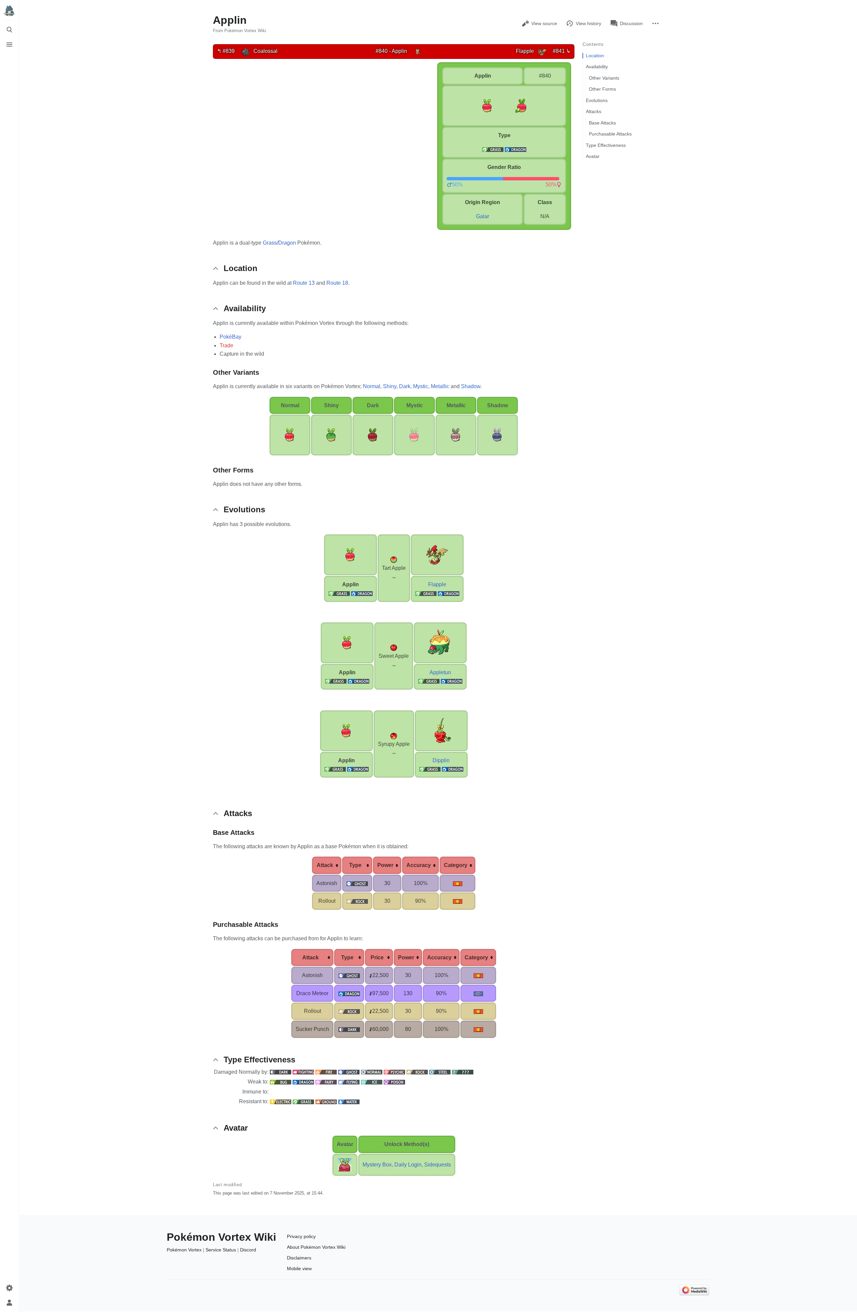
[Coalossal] (245, 51)
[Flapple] (542, 51)
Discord (248, 1249)
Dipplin (441, 760)
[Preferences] (9, 1288)
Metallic (440, 386)
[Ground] (326, 1101)
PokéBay (230, 337)
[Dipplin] (441, 730)
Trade (226, 345)
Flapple (437, 584)
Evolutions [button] (244, 509)
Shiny (389, 386)
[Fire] (326, 1072)
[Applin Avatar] (345, 1164)
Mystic (420, 386)
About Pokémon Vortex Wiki (316, 1247)
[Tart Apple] (394, 559)
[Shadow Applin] (497, 434)
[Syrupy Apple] (394, 735)
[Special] (478, 993)
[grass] (492, 149)
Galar (482, 216)
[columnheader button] (326, 865)
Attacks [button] (238, 813)
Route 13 (304, 283)
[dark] (349, 1029)
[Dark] (280, 1072)
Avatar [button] (236, 1127)
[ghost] (357, 883)
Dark (404, 386)
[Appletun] (440, 642)
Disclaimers (299, 1257)
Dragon (287, 243)
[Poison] (394, 1081)
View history (588, 23)
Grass (270, 243)
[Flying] (349, 1081)
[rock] (357, 901)
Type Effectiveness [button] (259, 1059)
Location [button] (240, 268)
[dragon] (515, 149)
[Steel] (440, 1072)
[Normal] (371, 1072)
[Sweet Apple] (394, 647)
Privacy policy (301, 1236)
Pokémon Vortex (184, 1249)
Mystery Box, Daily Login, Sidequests (407, 1164)
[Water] (349, 1101)
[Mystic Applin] (414, 434)
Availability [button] (245, 308)
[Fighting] (303, 1072)
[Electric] (280, 1101)
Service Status (221, 1249)
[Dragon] (362, 593)
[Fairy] (326, 1081)
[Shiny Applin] (331, 434)
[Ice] (371, 1081)
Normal (371, 386)
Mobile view (299, 1268)
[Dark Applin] (373, 434)
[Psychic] (394, 1072)
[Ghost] (349, 1072)
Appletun (440, 672)
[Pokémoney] (370, 975)
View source (544, 23)
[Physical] (457, 883)
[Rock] (417, 1072)
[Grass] (339, 593)
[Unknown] (462, 1072)
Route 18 (337, 283)
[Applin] (417, 51)
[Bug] (280, 1081)
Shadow (470, 386)
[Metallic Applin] (456, 434)
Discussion (631, 23)
